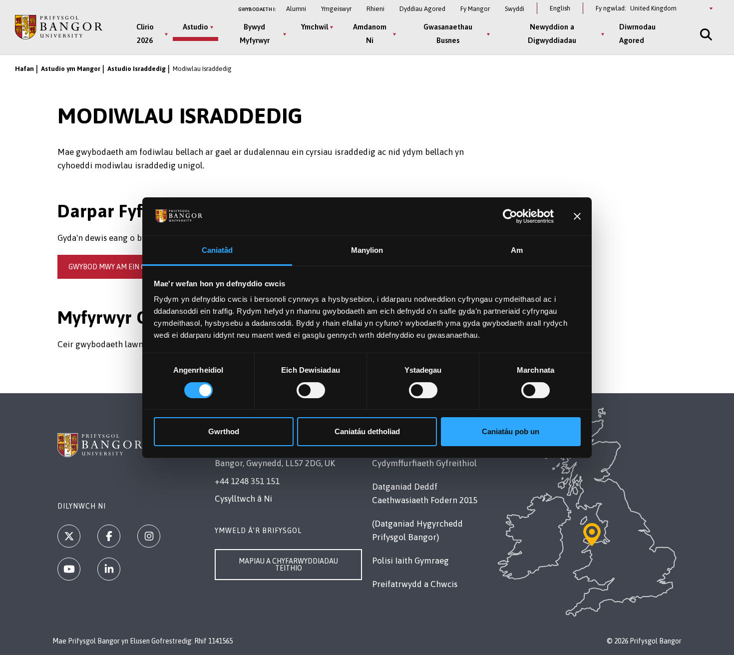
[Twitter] (68, 536)
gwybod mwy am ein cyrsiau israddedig (139, 267)
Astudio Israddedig (136, 68)
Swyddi (514, 8)
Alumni (296, 8)
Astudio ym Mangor (70, 68)
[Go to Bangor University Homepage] (58, 27)
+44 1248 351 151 (247, 481)
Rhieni (375, 8)
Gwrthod (223, 431)
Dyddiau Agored (422, 8)
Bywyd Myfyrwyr (255, 33)
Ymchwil (314, 26)
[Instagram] (148, 536)
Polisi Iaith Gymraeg (410, 561)
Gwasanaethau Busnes (447, 33)
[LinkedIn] (108, 569)
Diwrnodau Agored (637, 33)
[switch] (311, 390)
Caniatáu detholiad (367, 431)
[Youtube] (68, 569)
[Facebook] (108, 536)
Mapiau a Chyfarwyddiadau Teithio (288, 564)
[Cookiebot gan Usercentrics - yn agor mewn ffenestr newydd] (510, 216)
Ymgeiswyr (336, 8)
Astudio (195, 26)
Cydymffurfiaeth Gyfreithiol (424, 463)
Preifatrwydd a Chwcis (414, 584)
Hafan (24, 68)
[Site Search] (705, 34)
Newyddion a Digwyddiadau (552, 33)
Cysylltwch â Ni (243, 499)
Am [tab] (517, 250)
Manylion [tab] (367, 250)
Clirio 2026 (145, 33)
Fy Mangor (475, 8)
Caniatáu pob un (510, 431)
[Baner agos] (577, 216)
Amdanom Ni (369, 33)
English (560, 8)
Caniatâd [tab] (217, 250)
